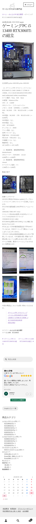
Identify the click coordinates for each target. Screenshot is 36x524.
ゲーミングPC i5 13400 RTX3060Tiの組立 (9, 341)
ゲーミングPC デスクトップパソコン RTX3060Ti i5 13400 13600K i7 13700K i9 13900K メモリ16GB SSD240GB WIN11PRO (18, 318)
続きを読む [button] (7, 389)
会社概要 (25, 511)
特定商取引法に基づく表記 (12, 511)
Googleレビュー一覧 (10, 408)
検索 (18, 520)
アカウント (6, 520)
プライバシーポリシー (25, 509)
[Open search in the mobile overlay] (18, 359)
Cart (27, 519)
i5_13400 (8, 332)
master (22, 22)
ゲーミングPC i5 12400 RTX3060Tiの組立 (26, 340)
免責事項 (6, 509)
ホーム (4, 14)
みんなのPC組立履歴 (16, 14)
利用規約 (13, 509)
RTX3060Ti (15, 332)
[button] (30, 394)
